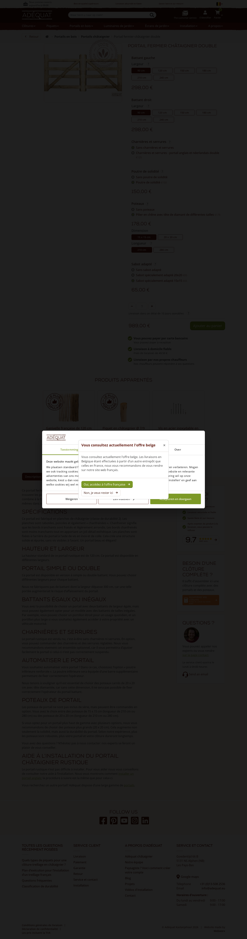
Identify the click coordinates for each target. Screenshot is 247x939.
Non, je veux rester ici (98, 493)
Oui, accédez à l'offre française (104, 484)
